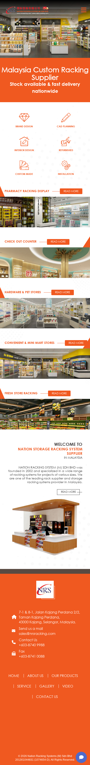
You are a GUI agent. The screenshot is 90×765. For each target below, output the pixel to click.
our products (65, 675)
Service (24, 686)
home (14, 675)
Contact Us (47, 696)
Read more (71, 191)
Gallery (46, 686)
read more (68, 492)
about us (35, 675)
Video (67, 686)
